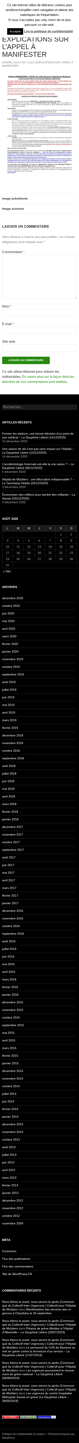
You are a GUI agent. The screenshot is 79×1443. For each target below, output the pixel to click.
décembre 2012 (12, 1200)
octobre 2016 (11, 926)
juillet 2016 (9, 949)
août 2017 (9, 857)
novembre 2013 (12, 1132)
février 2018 (10, 811)
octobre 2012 (11, 1215)
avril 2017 (8, 880)
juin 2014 (8, 1101)
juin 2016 (8, 956)
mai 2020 (8, 621)
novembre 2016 (12, 918)
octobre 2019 (11, 666)
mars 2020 (9, 636)
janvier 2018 (10, 819)
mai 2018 (8, 788)
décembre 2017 (12, 827)
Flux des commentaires (17, 1266)
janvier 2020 (10, 651)
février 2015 (10, 1055)
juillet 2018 (9, 773)
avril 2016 (8, 971)
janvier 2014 (10, 1116)
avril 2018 (8, 796)
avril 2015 (8, 1040)
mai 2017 (8, 872)
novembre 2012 (12, 1208)
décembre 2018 (12, 735)
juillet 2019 (9, 689)
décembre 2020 (12, 598)
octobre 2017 (11, 842)
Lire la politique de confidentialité (48, 31)
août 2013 (9, 1147)
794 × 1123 (27, 62)
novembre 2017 (12, 834)
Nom (6, 306)
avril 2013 (8, 1170)
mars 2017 (9, 888)
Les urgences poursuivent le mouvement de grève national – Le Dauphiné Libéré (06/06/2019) (38, 1374)
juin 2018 (8, 781)
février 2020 (10, 644)
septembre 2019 (13, 674)
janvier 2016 (10, 994)
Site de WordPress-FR (17, 1274)
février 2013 (10, 1185)
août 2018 (9, 766)
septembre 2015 (13, 1025)
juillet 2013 (9, 1154)
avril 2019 (8, 712)
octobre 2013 (11, 1139)
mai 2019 (8, 705)
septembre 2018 (13, 758)
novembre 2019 (12, 659)
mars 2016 (9, 979)
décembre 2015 (12, 1002)
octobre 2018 (11, 750)
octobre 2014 (11, 1086)
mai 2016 (8, 964)
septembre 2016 (13, 933)
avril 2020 (8, 628)
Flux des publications (16, 1258)
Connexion (9, 1251)
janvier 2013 (10, 1193)
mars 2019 (9, 720)
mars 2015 (9, 1048)
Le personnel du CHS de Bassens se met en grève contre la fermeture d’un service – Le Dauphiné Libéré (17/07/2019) (38, 1351)
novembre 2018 (12, 743)
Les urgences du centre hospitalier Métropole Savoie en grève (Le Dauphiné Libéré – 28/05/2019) (37, 1397)
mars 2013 (9, 1177)
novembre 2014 (12, 1078)
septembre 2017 (13, 849)
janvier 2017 (10, 903)
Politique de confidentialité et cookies (23, 1434)
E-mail (8, 324)
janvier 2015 (10, 1063)
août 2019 (9, 682)
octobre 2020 (11, 605)
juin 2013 (8, 1162)
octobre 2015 (11, 1017)
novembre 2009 (12, 1223)
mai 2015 (8, 1032)
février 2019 (10, 727)
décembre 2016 (12, 910)
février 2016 (10, 987)
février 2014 (10, 1109)
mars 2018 (9, 804)
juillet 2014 (9, 1093)
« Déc (7, 571)
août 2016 (9, 941)
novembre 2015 (12, 1010)
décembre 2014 (12, 1071)
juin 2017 (8, 865)
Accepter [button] (15, 31)
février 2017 (10, 895)
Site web (8, 341)
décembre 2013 (12, 1124)
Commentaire (13, 252)
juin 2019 (8, 697)
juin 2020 (8, 613)
